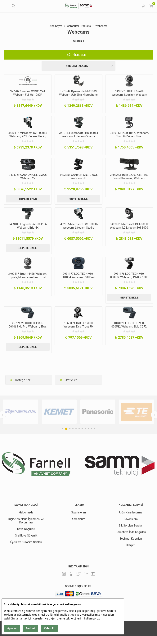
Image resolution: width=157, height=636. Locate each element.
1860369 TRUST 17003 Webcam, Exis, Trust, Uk (78, 324)
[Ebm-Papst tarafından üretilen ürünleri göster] (136, 411)
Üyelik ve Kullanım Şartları (26, 542)
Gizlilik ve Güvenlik (26, 535)
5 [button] (76, 428)
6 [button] (79, 428)
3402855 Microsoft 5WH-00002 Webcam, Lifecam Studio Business (78, 227)
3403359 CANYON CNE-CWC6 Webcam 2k (28, 176)
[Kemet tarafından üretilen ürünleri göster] (20, 411)
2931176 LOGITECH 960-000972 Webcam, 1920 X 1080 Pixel (129, 277)
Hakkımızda (26, 512)
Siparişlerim (78, 512)
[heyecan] (78, 574)
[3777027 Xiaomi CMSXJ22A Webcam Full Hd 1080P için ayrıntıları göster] (28, 81)
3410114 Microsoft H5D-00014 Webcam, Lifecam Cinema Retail (78, 136)
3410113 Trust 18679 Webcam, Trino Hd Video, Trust (129, 134)
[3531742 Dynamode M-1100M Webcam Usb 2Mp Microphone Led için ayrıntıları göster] (78, 81)
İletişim (130, 545)
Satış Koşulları (26, 529)
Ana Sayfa (56, 25)
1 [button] (62, 428)
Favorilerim (131, 519)
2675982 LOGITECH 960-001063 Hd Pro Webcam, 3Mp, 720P (28, 326)
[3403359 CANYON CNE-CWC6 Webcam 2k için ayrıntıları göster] (28, 164)
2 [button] (65, 428)
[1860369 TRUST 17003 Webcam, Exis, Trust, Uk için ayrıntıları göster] (78, 312)
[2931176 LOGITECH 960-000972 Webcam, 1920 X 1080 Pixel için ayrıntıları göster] (129, 263)
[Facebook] (71, 574)
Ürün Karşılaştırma (130, 512)
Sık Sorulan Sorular (131, 525)
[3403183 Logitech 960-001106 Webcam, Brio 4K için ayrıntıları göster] (28, 214)
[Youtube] (93, 574)
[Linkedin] (86, 574)
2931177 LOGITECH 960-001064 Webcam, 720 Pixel (78, 275)
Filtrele (79, 54)
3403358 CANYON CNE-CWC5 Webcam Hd (78, 176)
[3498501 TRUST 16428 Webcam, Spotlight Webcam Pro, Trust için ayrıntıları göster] (129, 81)
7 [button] (82, 428)
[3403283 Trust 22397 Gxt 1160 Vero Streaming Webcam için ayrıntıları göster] (129, 164)
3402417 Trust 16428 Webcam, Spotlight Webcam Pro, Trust (27, 275)
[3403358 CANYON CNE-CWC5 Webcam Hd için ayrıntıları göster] (78, 164)
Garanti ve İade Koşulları (131, 532)
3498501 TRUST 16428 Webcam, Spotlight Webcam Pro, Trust (129, 95)
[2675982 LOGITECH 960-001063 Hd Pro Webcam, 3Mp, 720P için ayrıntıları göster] (28, 312)
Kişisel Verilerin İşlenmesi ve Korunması (26, 520)
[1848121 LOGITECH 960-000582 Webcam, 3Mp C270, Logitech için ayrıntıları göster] (129, 312)
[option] (20, 412)
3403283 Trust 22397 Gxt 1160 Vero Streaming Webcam (129, 176)
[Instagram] (64, 574)
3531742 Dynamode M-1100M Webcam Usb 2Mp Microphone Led (78, 95)
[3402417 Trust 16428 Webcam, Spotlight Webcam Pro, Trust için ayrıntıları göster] (28, 263)
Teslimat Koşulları (131, 538)
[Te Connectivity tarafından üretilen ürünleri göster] (97, 411)
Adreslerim (78, 519)
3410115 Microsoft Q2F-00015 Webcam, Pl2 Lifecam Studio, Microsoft (27, 136)
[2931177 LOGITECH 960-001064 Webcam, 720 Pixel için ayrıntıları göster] (78, 263)
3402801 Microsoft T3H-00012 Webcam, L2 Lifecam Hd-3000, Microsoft (129, 227)
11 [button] (94, 428)
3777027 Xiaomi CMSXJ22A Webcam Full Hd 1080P (27, 93)
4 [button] (73, 428)
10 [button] (91, 428)
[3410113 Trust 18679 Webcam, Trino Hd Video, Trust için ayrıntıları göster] (129, 122)
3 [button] (69, 429)
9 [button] (88, 428)
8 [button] (85, 428)
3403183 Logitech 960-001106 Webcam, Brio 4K (28, 225)
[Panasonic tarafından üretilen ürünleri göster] (59, 411)
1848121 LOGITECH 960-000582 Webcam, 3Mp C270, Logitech (129, 326)
